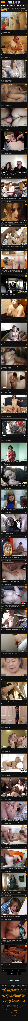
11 (15, 973)
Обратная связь (14, 1013)
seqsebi (20, 1001)
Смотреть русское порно (8, 986)
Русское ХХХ (23, 995)
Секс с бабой (22, 992)
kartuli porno (23, 989)
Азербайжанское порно (10, 997)
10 (12, 973)
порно (23, 1001)
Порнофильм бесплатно (14, 992)
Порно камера (23, 997)
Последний (4, 10)
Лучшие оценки (23, 10)
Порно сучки (11, 1002)
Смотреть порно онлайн (15, 995)
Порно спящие (13, 994)
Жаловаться (14, 1015)
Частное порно (7, 990)
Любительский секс (20, 994)
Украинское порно (5, 995)
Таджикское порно (6, 991)
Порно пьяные (14, 990)
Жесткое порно (10, 989)
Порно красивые (16, 989)
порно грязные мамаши (20, 996)
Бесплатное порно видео (8, 1000)
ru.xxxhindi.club (23, 999)
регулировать (14, 1012)
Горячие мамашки (19, 991)
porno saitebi (13, 985)
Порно (3, 997)
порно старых (6, 1004)
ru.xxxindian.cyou (11, 996)
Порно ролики (16, 1000)
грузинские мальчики (6, 985)
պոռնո (7, 1002)
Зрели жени (17, 997)
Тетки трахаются (16, 986)
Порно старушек (5, 999)
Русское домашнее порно (14, 999)
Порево (9, 1001)
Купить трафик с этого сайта (14, 1017)
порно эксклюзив (20, 990)
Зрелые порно (6, 994)
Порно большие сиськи (8, 988)
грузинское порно (18, 1002)
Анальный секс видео (18, 988)
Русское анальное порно (21, 985)
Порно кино (5, 996)
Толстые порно (15, 1001)
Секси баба (12, 991)
